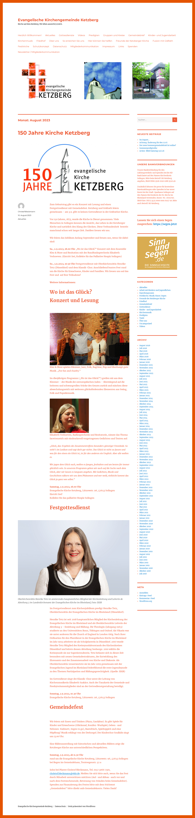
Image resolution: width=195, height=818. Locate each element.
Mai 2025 (143, 384)
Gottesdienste (66, 35)
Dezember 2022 (146, 457)
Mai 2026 (143, 351)
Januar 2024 (144, 426)
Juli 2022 (143, 471)
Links (121, 46)
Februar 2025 (145, 393)
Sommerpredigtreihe (148, 148)
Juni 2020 (143, 535)
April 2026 (143, 354)
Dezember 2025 (146, 365)
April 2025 (143, 387)
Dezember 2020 (146, 521)
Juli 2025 (143, 379)
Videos (81, 35)
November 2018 (146, 568)
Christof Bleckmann (26, 211)
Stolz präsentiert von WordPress (81, 806)
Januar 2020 (144, 549)
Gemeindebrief (136, 35)
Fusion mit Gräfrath (163, 41)
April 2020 (143, 540)
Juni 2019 (143, 560)
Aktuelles (50, 35)
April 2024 (143, 421)
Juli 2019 (143, 557)
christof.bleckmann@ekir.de (65, 773)
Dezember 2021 (145, 487)
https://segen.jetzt (165, 224)
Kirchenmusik (25, 41)
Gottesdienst (144, 307)
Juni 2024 (143, 415)
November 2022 (146, 460)
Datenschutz (60, 46)
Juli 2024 (143, 412)
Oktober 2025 (145, 370)
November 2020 (146, 524)
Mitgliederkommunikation (84, 46)
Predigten (94, 35)
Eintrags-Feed (145, 596)
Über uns (54, 41)
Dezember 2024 (146, 398)
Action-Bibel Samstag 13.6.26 (151, 151)
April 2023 (143, 448)
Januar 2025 (144, 395)
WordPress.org (145, 601)
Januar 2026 (144, 362)
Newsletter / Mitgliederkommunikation (39, 52)
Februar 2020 (145, 546)
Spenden (133, 46)
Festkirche (23, 46)
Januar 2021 (144, 518)
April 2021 (143, 510)
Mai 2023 (143, 446)
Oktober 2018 (145, 571)
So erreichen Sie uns (73, 41)
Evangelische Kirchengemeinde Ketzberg (58, 20)
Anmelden (143, 593)
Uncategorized (145, 324)
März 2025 (143, 390)
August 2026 (144, 345)
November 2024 (146, 401)
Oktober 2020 (145, 526)
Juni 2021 (143, 504)
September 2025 (146, 373)
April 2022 (143, 476)
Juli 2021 (143, 501)
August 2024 (144, 409)
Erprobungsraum (146, 293)
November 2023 (146, 432)
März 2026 (144, 357)
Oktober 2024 (145, 404)
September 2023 (146, 437)
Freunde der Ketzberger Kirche (132, 41)
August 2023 (144, 440)
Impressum (108, 46)
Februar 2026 (145, 359)
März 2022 (143, 479)
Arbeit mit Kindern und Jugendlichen (155, 290)
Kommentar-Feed (147, 598)
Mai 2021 (143, 507)
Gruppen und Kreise (114, 35)
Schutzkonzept (41, 46)
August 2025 (144, 376)
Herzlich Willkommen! (30, 35)
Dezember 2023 (146, 429)
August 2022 (144, 468)
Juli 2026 (143, 348)
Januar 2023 (144, 454)
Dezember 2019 (146, 551)
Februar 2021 (144, 515)
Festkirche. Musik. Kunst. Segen (152, 296)
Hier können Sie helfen (100, 41)
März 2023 (143, 451)
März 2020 (143, 543)
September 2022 (146, 465)
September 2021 (146, 496)
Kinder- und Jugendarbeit (162, 35)
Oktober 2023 (145, 434)
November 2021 (146, 490)
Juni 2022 (143, 473)
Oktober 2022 (145, 462)
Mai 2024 (143, 418)
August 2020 (144, 532)
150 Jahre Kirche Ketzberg (54, 133)
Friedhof (40, 41)
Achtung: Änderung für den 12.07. (153, 142)
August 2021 (144, 498)
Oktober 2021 (145, 493)
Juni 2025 (143, 382)
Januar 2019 (144, 565)
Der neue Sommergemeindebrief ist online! (157, 145)
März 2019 (143, 563)
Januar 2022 (144, 485)
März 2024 (143, 423)
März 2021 (143, 512)
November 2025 (146, 368)
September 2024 (146, 407)
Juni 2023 (143, 443)
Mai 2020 (143, 537)
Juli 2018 (143, 574)
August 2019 (144, 554)
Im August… (144, 140)
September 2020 (146, 529)
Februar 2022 (145, 482)
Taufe (141, 318)
